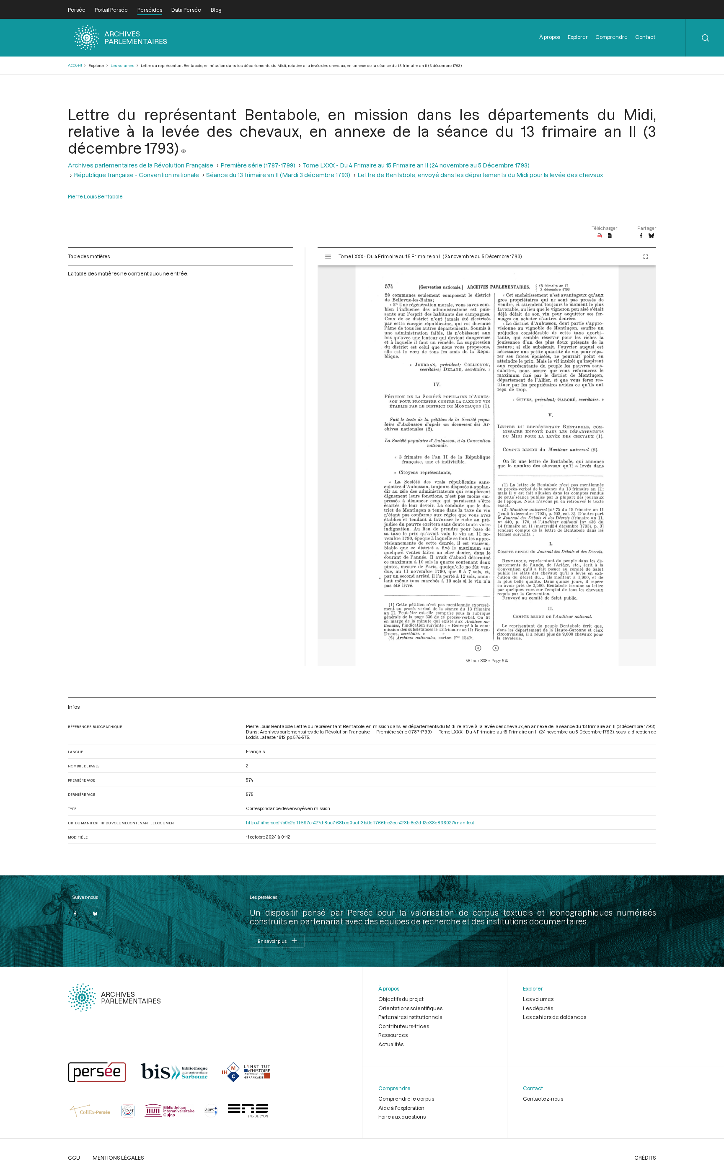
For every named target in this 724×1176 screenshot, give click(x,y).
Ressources (393, 1035)
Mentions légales (118, 1158)
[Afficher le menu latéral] (328, 256)
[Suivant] (495, 648)
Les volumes (122, 65)
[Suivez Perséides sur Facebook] (75, 913)
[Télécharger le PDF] (599, 236)
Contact (645, 37)
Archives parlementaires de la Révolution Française (140, 165)
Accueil (75, 65)
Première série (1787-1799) (257, 165)
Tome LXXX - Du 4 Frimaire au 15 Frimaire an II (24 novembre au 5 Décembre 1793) (416, 165)
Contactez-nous (543, 1098)
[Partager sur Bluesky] (651, 236)
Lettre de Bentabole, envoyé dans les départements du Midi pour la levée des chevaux (480, 174)
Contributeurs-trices (403, 1026)
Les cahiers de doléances (554, 1017)
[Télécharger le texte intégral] (610, 236)
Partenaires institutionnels (410, 1017)
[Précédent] (478, 648)
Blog (216, 10)
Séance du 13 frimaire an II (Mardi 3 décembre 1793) (278, 174)
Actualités (390, 1044)
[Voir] (183, 147)
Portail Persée (111, 10)
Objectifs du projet (401, 999)
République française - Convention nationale (136, 174)
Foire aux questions (402, 1116)
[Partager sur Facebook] (641, 236)
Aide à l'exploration (401, 1108)
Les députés (538, 1008)
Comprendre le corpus (406, 1098)
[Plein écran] (645, 256)
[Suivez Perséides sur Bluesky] (95, 913)
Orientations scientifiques (410, 1008)
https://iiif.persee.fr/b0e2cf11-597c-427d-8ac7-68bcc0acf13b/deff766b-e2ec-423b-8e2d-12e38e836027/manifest (360, 822)
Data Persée (186, 10)
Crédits (645, 1158)
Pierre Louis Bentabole (95, 196)
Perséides (149, 10)
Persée (76, 10)
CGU (74, 1158)
